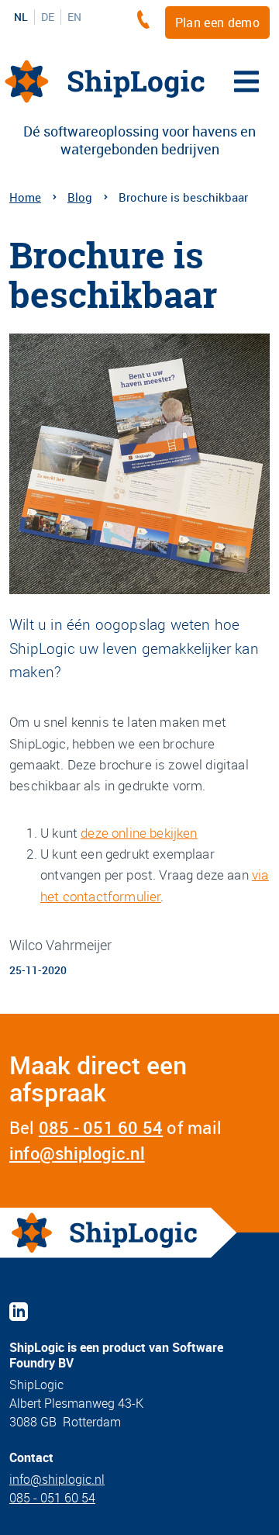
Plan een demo (217, 22)
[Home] (105, 81)
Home (25, 197)
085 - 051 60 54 (101, 1127)
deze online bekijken (139, 833)
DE (47, 17)
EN (74, 17)
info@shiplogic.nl (77, 1153)
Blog (79, 197)
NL (21, 17)
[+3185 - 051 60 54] (147, 19)
